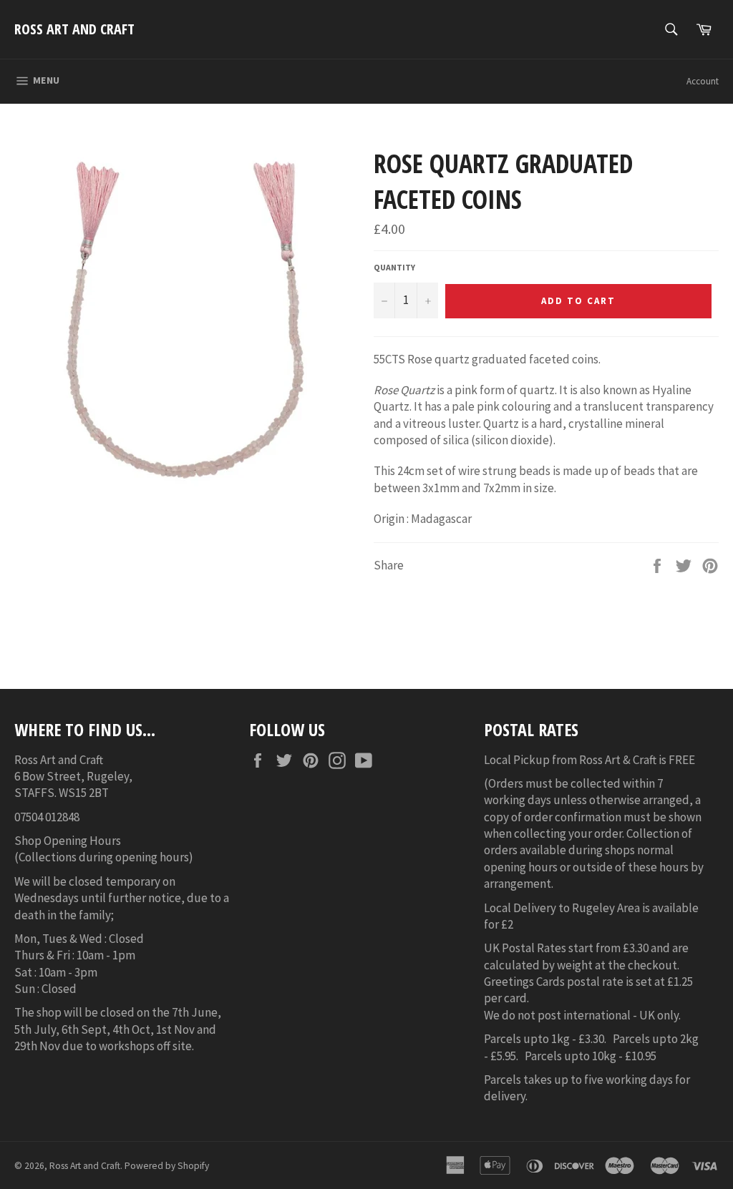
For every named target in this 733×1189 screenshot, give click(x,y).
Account (702, 81)
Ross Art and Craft (74, 29)
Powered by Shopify (167, 1166)
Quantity (394, 267)
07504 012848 (46, 817)
